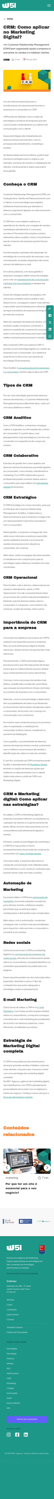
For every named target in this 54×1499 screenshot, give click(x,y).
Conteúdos (11, 1310)
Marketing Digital (38, 765)
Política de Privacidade (17, 1332)
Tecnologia (11, 1354)
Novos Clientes (13, 1403)
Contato (10, 1320)
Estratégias (12, 1349)
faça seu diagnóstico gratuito (18, 1097)
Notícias (10, 1359)
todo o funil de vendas (30, 854)
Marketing (11, 1383)
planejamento (24, 280)
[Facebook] (17, 1435)
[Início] (9, 5)
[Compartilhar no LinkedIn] (50, 329)
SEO (9, 1368)
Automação (12, 1393)
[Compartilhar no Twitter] (50, 322)
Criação (10, 1388)
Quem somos (13, 1315)
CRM (6, 59)
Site (8, 1408)
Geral (9, 1398)
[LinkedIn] (26, 1435)
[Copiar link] (49, 309)
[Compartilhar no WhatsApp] (50, 336)
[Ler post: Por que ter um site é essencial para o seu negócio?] (27, 1173)
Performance (13, 1373)
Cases (9, 1305)
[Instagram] (9, 1435)
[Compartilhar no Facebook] (50, 315)
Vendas (10, 1364)
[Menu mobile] (49, 5)
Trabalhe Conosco (15, 1327)
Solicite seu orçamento (27, 1419)
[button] (6, 1167)
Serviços (10, 1300)
